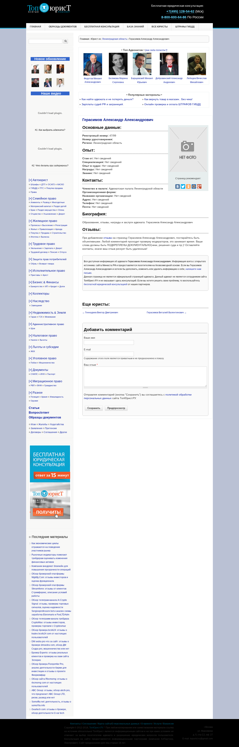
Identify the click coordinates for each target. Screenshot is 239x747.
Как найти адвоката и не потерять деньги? (108, 99)
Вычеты (43, 340)
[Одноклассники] (188, 186)
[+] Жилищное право (43, 220)
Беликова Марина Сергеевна (118, 80)
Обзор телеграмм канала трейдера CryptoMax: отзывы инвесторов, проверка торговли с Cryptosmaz (50, 622)
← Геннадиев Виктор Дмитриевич (100, 312)
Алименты (35, 202)
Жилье (34, 229)
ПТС (42, 188)
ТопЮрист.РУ (96, 727)
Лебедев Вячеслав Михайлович (197, 80)
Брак (33, 210)
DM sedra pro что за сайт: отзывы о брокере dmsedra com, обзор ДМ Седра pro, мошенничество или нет (50, 645)
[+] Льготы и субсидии (44, 347)
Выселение (47, 225)
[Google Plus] (199, 186)
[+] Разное (36, 392)
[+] (47, 259)
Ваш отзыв (91, 364)
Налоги (34, 340)
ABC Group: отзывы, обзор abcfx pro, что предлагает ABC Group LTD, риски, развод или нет (51, 694)
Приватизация (46, 229)
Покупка (34, 233)
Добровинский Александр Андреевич (169, 80)
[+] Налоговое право (43, 335)
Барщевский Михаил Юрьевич (142, 80)
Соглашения (50, 432)
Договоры (36, 432)
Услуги (157, 723)
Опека (61, 210)
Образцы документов (63, 26)
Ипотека (34, 237)
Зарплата (48, 248)
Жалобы (42, 424)
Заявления (36, 428)
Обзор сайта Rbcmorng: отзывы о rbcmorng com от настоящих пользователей (49, 683)
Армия (44, 397)
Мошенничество (47, 363)
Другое (63, 432)
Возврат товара (46, 264)
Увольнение (36, 248)
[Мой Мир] (194, 186)
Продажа (45, 233)
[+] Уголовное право (42, 358)
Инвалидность (56, 397)
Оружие (34, 401)
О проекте (146, 723)
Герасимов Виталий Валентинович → (167, 312)
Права (34, 192)
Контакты (75, 723)
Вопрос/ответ (39, 412)
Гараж (33, 317)
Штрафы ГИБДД (185, 26)
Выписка (45, 237)
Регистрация (61, 225)
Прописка (35, 225)
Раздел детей (60, 206)
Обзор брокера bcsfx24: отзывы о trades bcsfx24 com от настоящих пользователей (49, 634)
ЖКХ (33, 351)
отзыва (107, 237)
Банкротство (37, 286)
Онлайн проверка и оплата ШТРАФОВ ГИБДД (172, 104)
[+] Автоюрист (38, 180)
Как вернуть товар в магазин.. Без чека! (168, 99)
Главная (35, 26)
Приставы (35, 275)
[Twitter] (183, 186)
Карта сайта (104, 723)
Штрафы (35, 184)
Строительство (59, 233)
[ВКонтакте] (177, 186)
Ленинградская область (114, 39)
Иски (33, 424)
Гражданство (50, 385)
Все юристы (160, 26)
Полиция (35, 397)
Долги (62, 286)
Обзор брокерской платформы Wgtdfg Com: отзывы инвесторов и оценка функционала (50, 577)
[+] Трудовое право (42, 243)
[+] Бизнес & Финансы (44, 282)
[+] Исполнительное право (47, 270)
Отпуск (63, 252)
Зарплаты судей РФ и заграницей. (103, 104)
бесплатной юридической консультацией (105, 284)
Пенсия (53, 252)
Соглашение (89, 723)
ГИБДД (34, 188)
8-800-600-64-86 (173, 17)
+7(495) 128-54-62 (180, 11)
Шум (33, 328)
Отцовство (36, 214)
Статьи (34, 407)
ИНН (42, 374)
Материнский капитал (41, 206)
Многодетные (58, 202)
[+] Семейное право (42, 198)
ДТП (43, 184)
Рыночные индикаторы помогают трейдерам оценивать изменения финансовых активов (49, 558)
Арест (45, 275)
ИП (46, 286)
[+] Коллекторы (39, 293)
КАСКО (60, 184)
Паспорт (51, 374)
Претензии (51, 428)
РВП (33, 385)
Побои (34, 363)
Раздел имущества (47, 210)
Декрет (61, 214)
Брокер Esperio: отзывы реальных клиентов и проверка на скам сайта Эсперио (50, 656)
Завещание (36, 305)
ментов (55, 417)
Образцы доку (39, 417)
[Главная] (49, 11)
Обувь (34, 264)
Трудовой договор (39, 252)
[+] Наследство (39, 301)
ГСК (40, 317)
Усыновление (49, 214)
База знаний (135, 26)
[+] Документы (38, 369)
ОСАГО (51, 184)
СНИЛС (34, 374)
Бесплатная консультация (101, 26)
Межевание (50, 317)
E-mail (87, 349)
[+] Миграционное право (45, 381)
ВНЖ (39, 385)
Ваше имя (89, 337)
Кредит (53, 286)
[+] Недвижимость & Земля (47, 312)
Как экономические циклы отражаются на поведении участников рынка (46, 547)
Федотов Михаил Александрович (93, 80)
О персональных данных (125, 723)
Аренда (58, 229)
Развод (46, 202)
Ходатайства (57, 424)
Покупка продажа (54, 188)
